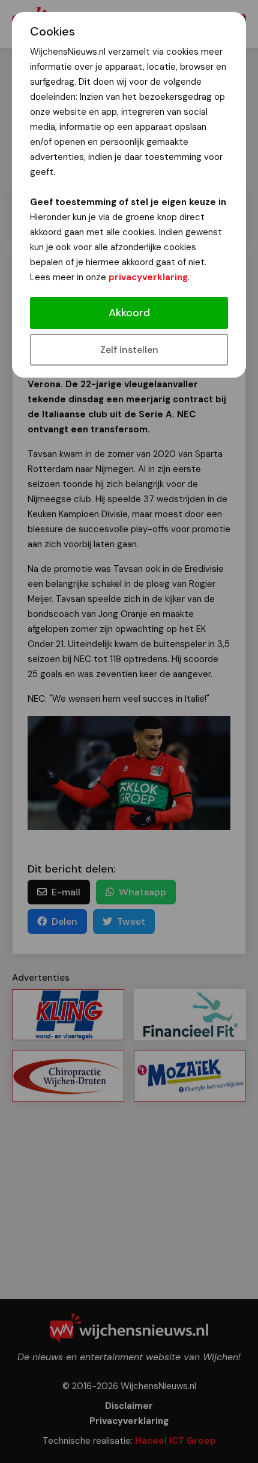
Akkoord (129, 312)
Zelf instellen (129, 349)
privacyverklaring (148, 277)
